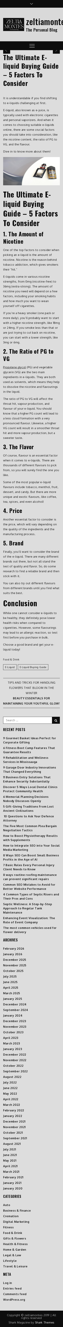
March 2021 (11, 1171)
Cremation (11, 1216)
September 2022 (15, 1071)
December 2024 (15, 1004)
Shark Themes (44, 1322)
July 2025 (10, 976)
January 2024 (12, 1015)
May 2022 (10, 1093)
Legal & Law (12, 1255)
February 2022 (13, 1110)
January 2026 (12, 954)
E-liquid (10, 667)
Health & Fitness (15, 1244)
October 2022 (13, 1065)
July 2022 (10, 1082)
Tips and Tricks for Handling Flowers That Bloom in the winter (31, 688)
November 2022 (14, 1060)
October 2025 (13, 971)
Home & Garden (14, 1249)
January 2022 (12, 1116)
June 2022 (10, 1088)
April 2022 (10, 1099)
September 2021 (15, 1138)
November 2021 (14, 1127)
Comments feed (15, 1294)
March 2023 (11, 1043)
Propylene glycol (14, 367)
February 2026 (13, 948)
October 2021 (13, 1132)
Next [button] (56, 50)
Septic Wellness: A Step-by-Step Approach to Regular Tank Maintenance (27, 908)
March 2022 (11, 1105)
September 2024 (15, 1010)
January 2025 (12, 999)
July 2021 (9, 1149)
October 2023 (13, 1032)
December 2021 (14, 1121)
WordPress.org (14, 1299)
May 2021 (9, 1160)
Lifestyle (10, 1261)
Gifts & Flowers (14, 1238)
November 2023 (14, 1026)
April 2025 (10, 987)
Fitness (8, 1227)
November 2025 (14, 965)
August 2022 (12, 1077)
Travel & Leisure (15, 1266)
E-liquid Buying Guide (33, 667)
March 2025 (11, 993)
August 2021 (12, 1144)
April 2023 (10, 1038)
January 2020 (12, 1188)
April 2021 (10, 1166)
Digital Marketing (16, 1221)
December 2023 (14, 1021)
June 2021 (10, 1155)
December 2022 (14, 1054)
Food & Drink (11, 659)
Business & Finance (17, 1210)
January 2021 (12, 1183)
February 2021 (13, 1177)
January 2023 (12, 1049)
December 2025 (14, 959)
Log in (7, 1283)
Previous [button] (6, 50)
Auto (6, 1205)
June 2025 (10, 982)
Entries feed (12, 1288)
